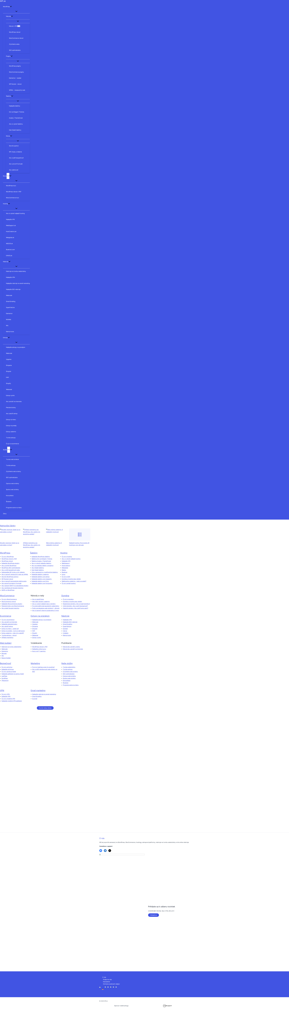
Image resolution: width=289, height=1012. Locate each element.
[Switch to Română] (108, 991)
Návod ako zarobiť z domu (71, 647)
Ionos (63, 574)
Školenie (65, 683)
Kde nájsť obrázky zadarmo (41, 601)
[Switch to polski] (105, 991)
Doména (65, 595)
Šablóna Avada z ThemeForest (41, 561)
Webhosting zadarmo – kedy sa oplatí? (74, 581)
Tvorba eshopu (67, 669)
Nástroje (65, 616)
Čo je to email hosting (69, 583)
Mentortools (67, 635)
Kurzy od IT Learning (38, 651)
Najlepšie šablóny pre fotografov (42, 583)
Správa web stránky (69, 678)
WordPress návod (7, 561)
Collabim (65, 633)
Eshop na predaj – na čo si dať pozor (13, 631)
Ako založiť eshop (7, 626)
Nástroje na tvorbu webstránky (11, 647)
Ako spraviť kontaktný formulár (11, 583)
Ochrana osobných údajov (111, 984)
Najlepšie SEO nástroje (70, 622)
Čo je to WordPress (8, 556)
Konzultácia (66, 680)
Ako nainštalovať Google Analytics (12, 588)
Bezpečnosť (5, 663)
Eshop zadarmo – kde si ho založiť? (13, 633)
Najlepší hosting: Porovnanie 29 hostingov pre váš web (79, 544)
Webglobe (65, 568)
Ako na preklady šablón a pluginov (42, 565)
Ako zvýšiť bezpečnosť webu (11, 570)
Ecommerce (5, 616)
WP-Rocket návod (7, 579)
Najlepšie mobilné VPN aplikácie (12, 701)
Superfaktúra (67, 626)
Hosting (63, 553)
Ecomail (34, 698)
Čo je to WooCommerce (9, 599)
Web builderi (5, 643)
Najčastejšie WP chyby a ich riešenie (13, 572)
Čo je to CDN (66, 576)
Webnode (35, 622)
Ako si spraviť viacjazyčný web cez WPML (15, 574)
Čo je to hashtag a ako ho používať (43, 667)
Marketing (35, 663)
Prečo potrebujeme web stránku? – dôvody (46, 608)
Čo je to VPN (6, 694)
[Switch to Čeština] (113, 991)
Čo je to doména (68, 599)
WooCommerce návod (9, 601)
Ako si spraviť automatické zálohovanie (14, 581)
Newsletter (106, 981)
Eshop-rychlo (36, 637)
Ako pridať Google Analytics (10, 608)
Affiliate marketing (7, 637)
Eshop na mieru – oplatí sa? (10, 628)
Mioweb (4, 653)
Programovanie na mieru (70, 685)
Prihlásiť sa (153, 915)
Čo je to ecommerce (8, 619)
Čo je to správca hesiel (9, 671)
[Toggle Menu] (16, 11)
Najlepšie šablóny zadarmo (40, 574)
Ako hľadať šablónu (38, 568)
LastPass (4, 676)
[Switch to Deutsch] (102, 989)
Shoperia (35, 626)
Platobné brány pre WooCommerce (13, 606)
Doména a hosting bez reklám (71, 579)
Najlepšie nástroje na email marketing (44, 694)
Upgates (35, 624)
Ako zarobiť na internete (9, 622)
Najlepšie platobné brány (9, 624)
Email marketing (38, 690)
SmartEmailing (67, 624)
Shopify (34, 633)
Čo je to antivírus (7, 667)
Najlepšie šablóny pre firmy (40, 581)
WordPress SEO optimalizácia (11, 568)
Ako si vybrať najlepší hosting (71, 559)
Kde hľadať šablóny (38, 570)
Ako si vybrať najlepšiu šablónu (41, 563)
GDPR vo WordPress (8, 590)
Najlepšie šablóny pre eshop (40, 576)
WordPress (5, 553)
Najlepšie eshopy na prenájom (41, 619)
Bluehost (64, 572)
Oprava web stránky (69, 676)
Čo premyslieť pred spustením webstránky (45, 606)
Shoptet (34, 628)
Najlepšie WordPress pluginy (10, 563)
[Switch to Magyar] (111, 991)
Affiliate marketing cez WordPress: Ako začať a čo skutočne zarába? (31, 545)
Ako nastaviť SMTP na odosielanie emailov (15, 585)
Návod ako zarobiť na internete (73, 649)
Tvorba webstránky (69, 667)
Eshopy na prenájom (40, 616)
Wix (3, 655)
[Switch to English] (100, 991)
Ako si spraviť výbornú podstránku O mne (45, 610)
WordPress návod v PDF (9, 559)
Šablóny (33, 553)
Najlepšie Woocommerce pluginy (12, 604)
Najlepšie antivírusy (8, 669)
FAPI (33, 631)
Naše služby (67, 663)
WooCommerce (7, 595)
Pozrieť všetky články (45, 708)
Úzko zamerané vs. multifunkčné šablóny (45, 572)
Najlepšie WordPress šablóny (41, 556)
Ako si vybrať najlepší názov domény (44, 604)
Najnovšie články (8, 525)
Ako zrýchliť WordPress (9, 565)
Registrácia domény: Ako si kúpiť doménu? (76, 604)
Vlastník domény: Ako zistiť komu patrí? (75, 608)
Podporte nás (107, 979)
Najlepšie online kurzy (39, 649)
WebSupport (66, 563)
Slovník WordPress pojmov (10, 576)
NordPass (5, 678)
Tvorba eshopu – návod (9, 635)
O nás (101, 838)
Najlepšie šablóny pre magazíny (42, 579)
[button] (11, 7)
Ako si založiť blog (38, 599)
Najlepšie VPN (67, 619)
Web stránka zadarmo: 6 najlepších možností (54, 544)
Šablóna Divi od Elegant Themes (42, 559)
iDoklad (65, 628)
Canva (65, 631)
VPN (2, 690)
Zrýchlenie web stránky (70, 671)
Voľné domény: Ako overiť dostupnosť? (75, 606)
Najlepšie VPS (66, 561)
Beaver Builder (6, 658)
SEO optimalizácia (68, 674)
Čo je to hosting (67, 556)
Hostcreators (66, 565)
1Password (5, 680)
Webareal (35, 635)
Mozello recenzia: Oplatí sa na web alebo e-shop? (9, 544)
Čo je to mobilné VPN (8, 698)
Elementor (5, 651)
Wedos (64, 570)
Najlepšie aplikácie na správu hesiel (13, 674)
